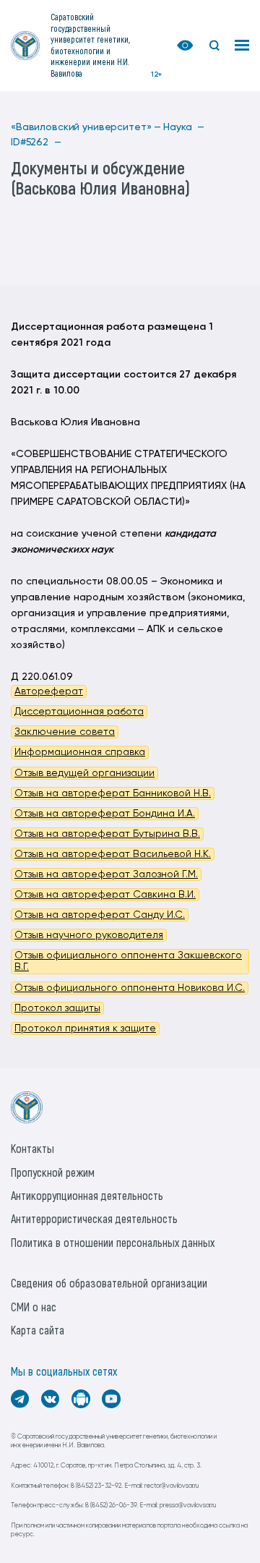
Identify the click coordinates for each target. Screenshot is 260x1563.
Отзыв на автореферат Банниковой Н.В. (112, 793)
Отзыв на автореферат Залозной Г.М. (106, 874)
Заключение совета (64, 732)
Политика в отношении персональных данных (112, 1242)
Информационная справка (79, 752)
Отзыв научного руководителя (88, 935)
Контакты (32, 1148)
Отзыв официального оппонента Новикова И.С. (129, 988)
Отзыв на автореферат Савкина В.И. (105, 895)
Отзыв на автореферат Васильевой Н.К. (112, 854)
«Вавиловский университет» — (86, 127)
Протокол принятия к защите (85, 1028)
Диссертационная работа (79, 712)
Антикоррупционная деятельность (87, 1195)
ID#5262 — (36, 142)
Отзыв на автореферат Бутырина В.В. (107, 834)
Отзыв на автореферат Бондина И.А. (104, 814)
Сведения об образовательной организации (109, 1283)
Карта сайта (37, 1330)
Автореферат (48, 691)
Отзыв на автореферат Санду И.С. (99, 915)
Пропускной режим (53, 1172)
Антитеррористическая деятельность (94, 1218)
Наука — (183, 127)
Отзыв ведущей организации (84, 773)
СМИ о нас (33, 1306)
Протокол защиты (57, 1008)
